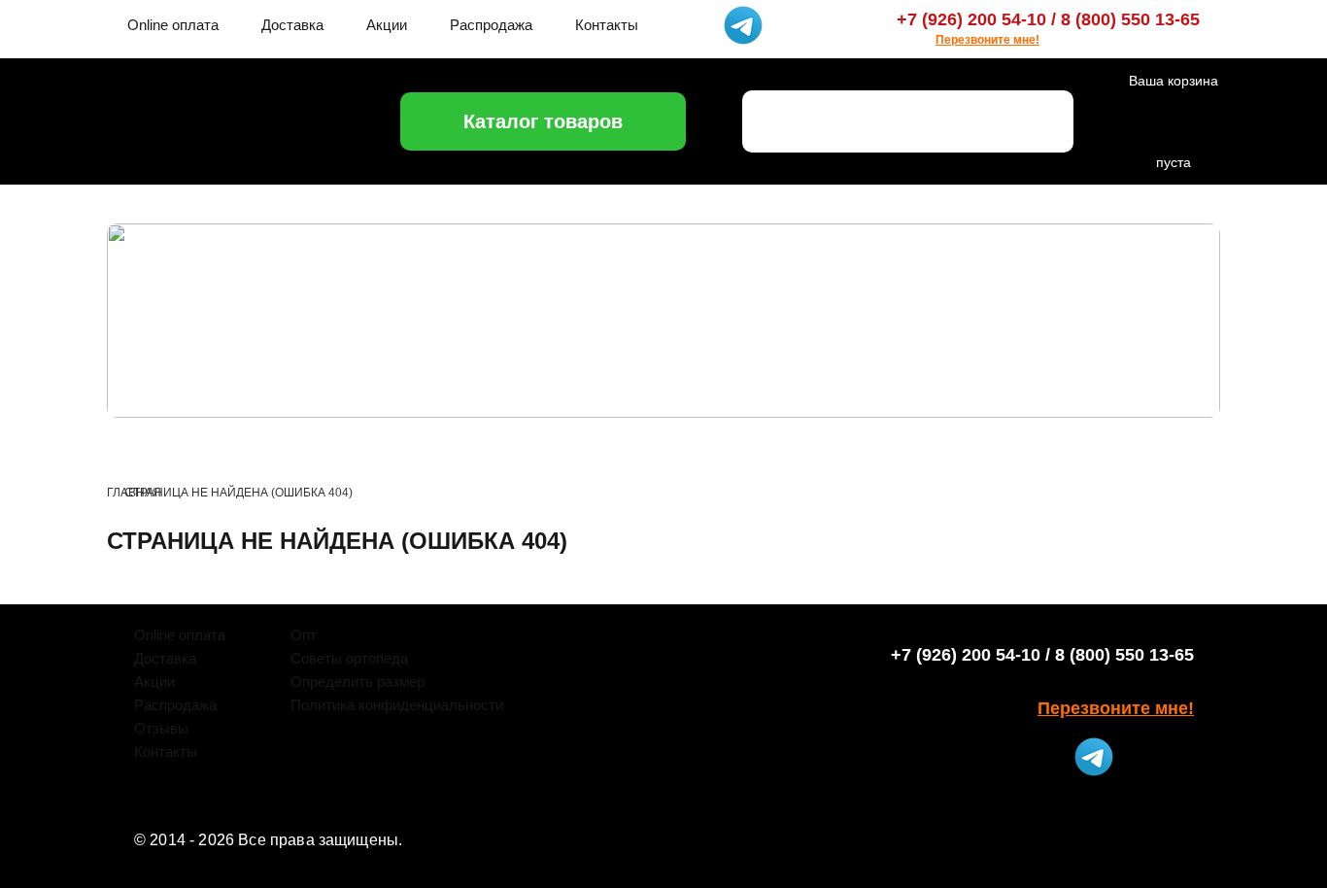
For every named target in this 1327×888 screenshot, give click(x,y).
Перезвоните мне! (987, 40)
